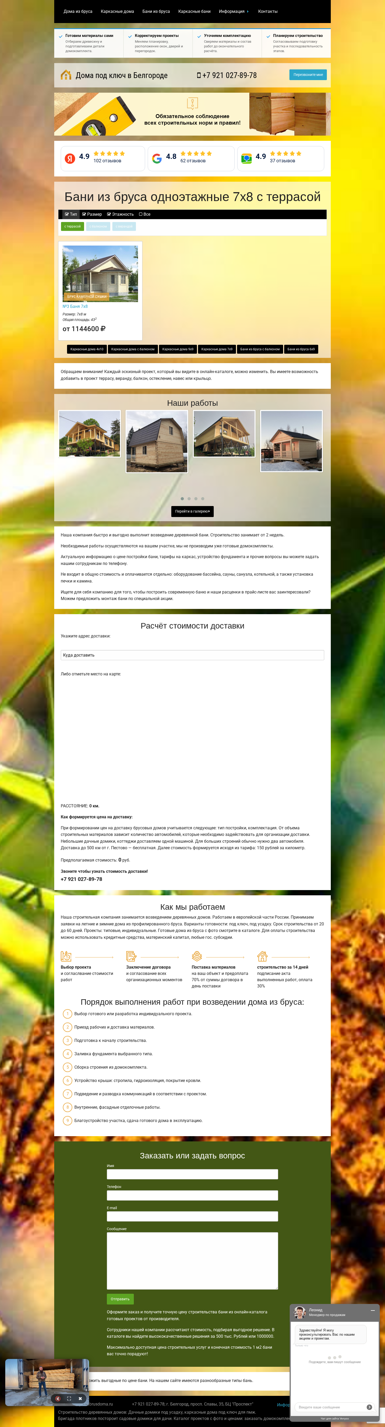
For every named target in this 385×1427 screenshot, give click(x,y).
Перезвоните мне (308, 75)
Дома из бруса (78, 11)
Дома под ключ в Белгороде (121, 75)
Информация (232, 11)
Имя (110, 1166)
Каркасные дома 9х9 (178, 349)
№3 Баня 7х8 (75, 306)
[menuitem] (78, 11)
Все (146, 214)
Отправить (120, 1299)
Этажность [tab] (122, 214)
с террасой (72, 226)
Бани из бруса (156, 11)
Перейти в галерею (191, 511)
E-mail (112, 1208)
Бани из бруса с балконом (260, 349)
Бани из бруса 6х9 (301, 349)
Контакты (268, 11)
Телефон (114, 1187)
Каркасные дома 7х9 (217, 349)
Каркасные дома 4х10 (86, 349)
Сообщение (116, 1229)
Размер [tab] (94, 214)
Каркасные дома (117, 11)
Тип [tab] (73, 214)
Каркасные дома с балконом (133, 349)
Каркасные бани (194, 11)
